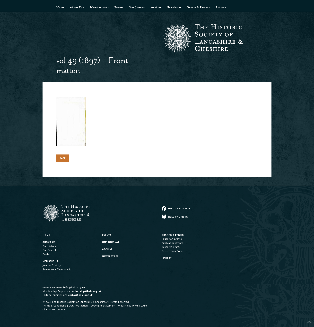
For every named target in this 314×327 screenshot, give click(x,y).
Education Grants (172, 238)
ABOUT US (49, 242)
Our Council (49, 250)
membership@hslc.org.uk (85, 291)
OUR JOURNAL (110, 242)
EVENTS (107, 234)
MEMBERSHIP (51, 261)
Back (63, 158)
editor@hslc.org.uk (80, 294)
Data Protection (78, 305)
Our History (49, 246)
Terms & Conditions (54, 305)
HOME (46, 234)
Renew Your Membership (57, 269)
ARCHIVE (107, 249)
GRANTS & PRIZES (173, 234)
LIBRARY (167, 258)
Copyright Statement (103, 305)
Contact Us (49, 254)
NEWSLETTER (110, 256)
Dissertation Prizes (173, 251)
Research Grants (171, 246)
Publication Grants (172, 243)
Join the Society (52, 265)
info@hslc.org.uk (74, 287)
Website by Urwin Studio (132, 305)
